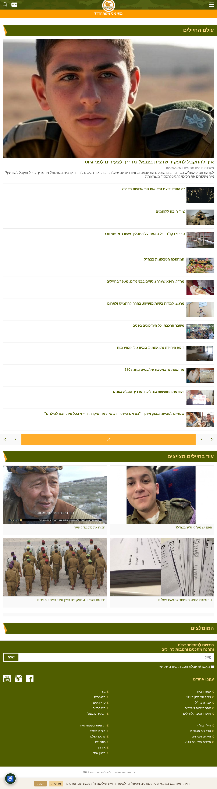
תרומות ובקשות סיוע (93, 725)
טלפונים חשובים (200, 731)
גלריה (102, 691)
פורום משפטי (97, 731)
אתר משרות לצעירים (198, 708)
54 (108, 439)
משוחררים (99, 708)
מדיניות (56, 783)
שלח (11, 657)
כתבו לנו (100, 742)
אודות (102, 747)
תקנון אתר (99, 753)
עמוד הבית (204, 691)
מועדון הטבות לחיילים (197, 713)
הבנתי (40, 783)
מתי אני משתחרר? (108, 13)
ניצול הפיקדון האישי (198, 697)
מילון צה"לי (204, 725)
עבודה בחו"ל (203, 702)
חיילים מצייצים (201, 736)
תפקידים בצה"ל (96, 713)
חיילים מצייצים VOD (198, 742)
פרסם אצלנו (98, 736)
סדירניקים (99, 702)
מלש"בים (100, 697)
